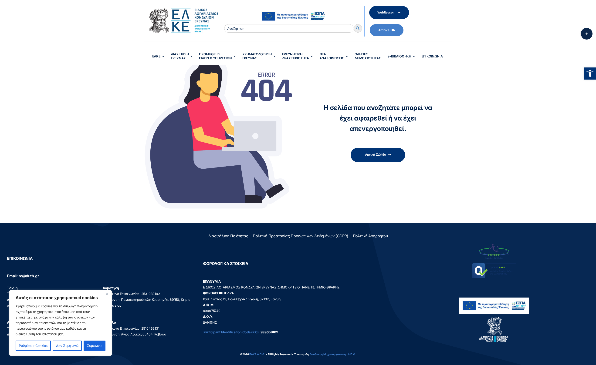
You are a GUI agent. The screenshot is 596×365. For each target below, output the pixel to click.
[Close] (107, 294)
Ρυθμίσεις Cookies (33, 346)
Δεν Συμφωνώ (67, 346)
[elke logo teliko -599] (181, 10)
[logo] (494, 318)
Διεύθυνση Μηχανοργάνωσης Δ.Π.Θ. (332, 354)
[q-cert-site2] (494, 245)
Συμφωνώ (94, 346)
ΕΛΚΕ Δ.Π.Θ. (257, 354)
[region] (60, 323)
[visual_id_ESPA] (293, 10)
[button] (590, 73)
